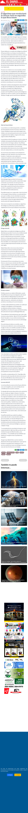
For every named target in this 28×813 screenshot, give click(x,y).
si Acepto (10, 775)
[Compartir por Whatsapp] (16, 20)
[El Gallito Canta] (7, 4)
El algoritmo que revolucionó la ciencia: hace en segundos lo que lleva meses (13, 15)
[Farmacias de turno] (11, 4)
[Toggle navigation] (26, 4)
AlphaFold (8, 454)
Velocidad (3, 452)
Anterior (5, 460)
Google (17, 452)
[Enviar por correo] (26, 20)
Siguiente (23, 460)
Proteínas (3, 454)
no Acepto (17, 775)
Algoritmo (22, 452)
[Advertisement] (14, 592)
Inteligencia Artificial (10, 452)
